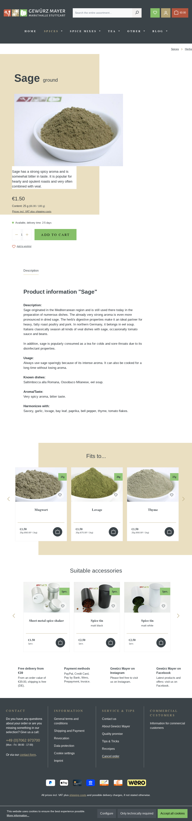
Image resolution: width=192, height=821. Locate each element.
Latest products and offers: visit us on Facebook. (168, 677)
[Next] (183, 500)
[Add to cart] (57, 531)
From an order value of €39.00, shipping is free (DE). (32, 677)
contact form (28, 754)
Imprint (58, 760)
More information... (18, 815)
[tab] (31, 271)
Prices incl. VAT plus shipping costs (31, 211)
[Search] (137, 13)
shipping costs (77, 795)
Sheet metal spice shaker (46, 621)
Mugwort (41, 510)
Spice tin (97, 623)
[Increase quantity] (27, 234)
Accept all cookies (172, 813)
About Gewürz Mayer (116, 726)
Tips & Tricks (110, 741)
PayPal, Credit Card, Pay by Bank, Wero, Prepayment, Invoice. (77, 675)
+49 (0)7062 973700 (23, 740)
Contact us (109, 718)
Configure (106, 813)
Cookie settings (64, 753)
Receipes (108, 748)
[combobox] (102, 13)
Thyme (153, 510)
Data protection (64, 745)
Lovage (97, 510)
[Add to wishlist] (63, 606)
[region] (96, 494)
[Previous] (8, 500)
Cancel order (110, 756)
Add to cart (55, 234)
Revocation (61, 738)
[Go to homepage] (34, 12)
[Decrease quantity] (16, 234)
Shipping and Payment (69, 730)
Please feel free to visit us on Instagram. (124, 675)
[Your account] (165, 13)
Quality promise (112, 733)
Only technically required (136, 813)
